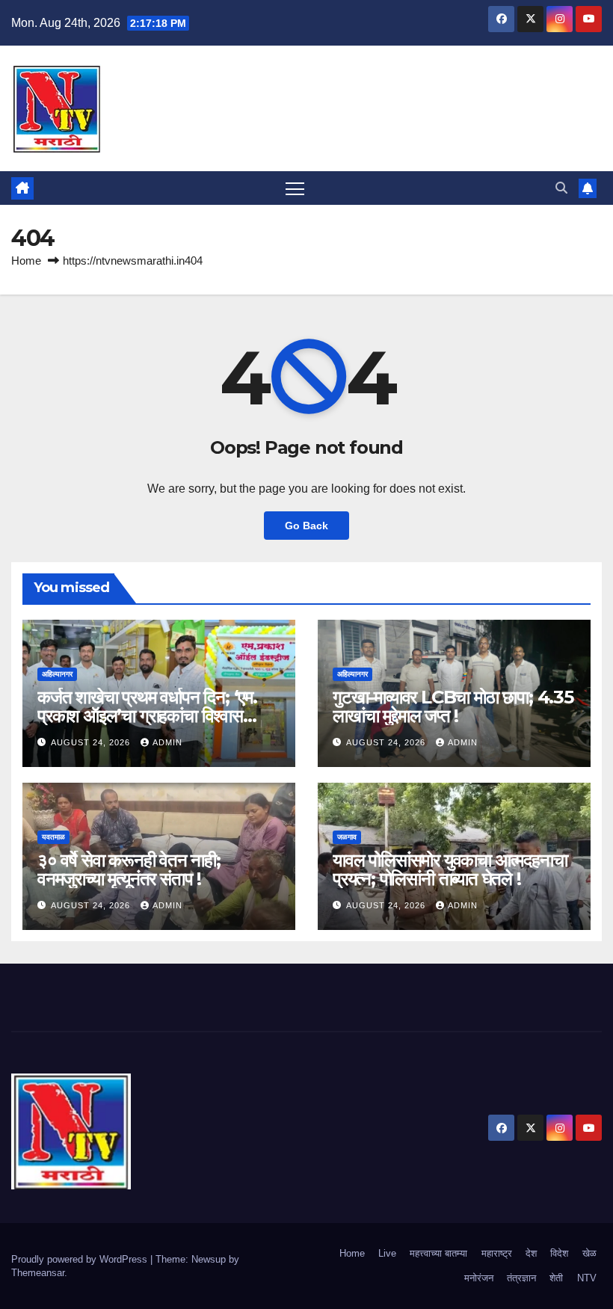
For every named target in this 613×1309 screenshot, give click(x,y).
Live (387, 1253)
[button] (561, 188)
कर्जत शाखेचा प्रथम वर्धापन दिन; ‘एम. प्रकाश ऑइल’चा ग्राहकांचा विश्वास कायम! (147, 715)
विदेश (559, 1253)
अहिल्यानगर (57, 674)
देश (531, 1253)
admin (167, 742)
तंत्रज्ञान (521, 1278)
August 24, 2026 (92, 742)
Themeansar (37, 1272)
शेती (556, 1278)
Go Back (306, 526)
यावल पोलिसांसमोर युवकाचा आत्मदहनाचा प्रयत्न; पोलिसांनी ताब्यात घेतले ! (450, 869)
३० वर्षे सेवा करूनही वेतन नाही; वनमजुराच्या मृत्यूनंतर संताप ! (129, 869)
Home (26, 260)
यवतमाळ (53, 837)
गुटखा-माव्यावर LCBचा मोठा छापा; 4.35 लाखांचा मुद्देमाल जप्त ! (453, 706)
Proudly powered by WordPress (80, 1259)
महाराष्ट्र (496, 1253)
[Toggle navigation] (295, 188)
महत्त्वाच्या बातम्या (438, 1253)
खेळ (589, 1253)
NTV (587, 1278)
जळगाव (347, 837)
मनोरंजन (478, 1278)
